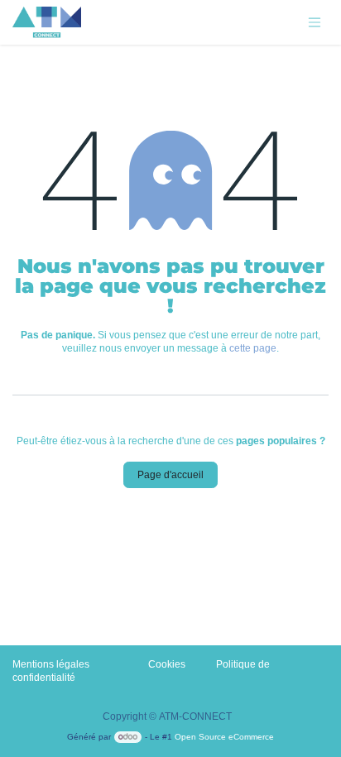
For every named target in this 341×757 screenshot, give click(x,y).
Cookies (166, 664)
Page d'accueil (170, 475)
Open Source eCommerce (224, 736)
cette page (252, 348)
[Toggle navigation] (314, 22)
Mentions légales (50, 664)
